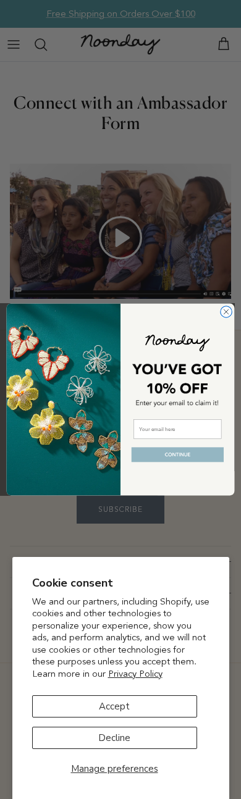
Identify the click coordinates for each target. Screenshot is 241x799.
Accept (114, 706)
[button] (177, 454)
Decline (114, 738)
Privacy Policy (135, 673)
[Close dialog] (226, 311)
